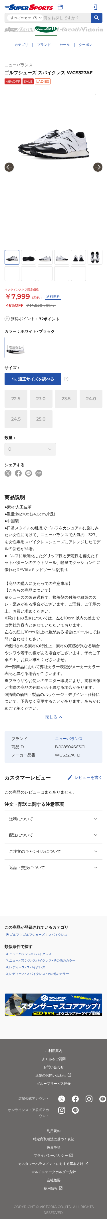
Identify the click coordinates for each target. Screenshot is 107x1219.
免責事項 (53, 1147)
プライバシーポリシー (51, 1155)
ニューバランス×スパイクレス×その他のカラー (42, 960)
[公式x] (61, 1099)
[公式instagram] (89, 1099)
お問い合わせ (53, 1067)
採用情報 (51, 1188)
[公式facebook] (75, 1099)
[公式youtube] (102, 1099)
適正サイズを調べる (36, 379)
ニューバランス (19, 64)
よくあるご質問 (54, 1059)
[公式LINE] (75, 1110)
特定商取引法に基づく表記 (53, 1139)
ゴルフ (14, 935)
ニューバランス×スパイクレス (30, 954)
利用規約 (53, 1131)
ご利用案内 (53, 1050)
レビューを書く (88, 777)
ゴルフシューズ (34, 935)
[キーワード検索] (96, 17)
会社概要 (53, 1180)
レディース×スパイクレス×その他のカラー (39, 974)
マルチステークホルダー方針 (53, 1172)
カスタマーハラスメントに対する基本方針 (50, 1164)
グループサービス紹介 (54, 1083)
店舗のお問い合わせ (50, 1075)
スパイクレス (58, 935)
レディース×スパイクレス (27, 967)
